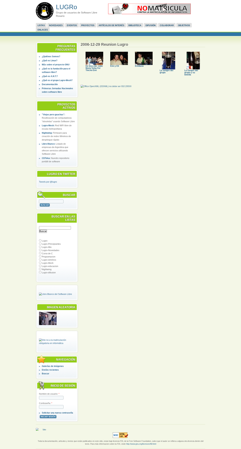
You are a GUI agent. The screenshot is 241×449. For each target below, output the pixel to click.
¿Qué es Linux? (49, 60)
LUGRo (66, 7)
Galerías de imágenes (53, 366)
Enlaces (43, 30)
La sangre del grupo (166, 71)
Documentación (50, 84)
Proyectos (87, 25)
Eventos (72, 25)
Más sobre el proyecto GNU (56, 64)
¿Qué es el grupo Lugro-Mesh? (57, 80)
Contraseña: (45, 403)
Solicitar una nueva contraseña (57, 413)
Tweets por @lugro (48, 182)
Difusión (151, 25)
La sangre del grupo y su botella (191, 72)
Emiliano (139, 66)
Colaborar (167, 25)
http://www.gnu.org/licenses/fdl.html (141, 444)
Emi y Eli (114, 66)
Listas (41, 25)
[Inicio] (44, 11)
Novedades (56, 25)
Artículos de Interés (111, 25)
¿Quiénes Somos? (51, 56)
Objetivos (184, 25)
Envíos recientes (50, 370)
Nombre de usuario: (49, 394)
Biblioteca (134, 25)
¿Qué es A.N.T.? (50, 76)
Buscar (45, 373)
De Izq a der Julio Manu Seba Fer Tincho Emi (94, 68)
